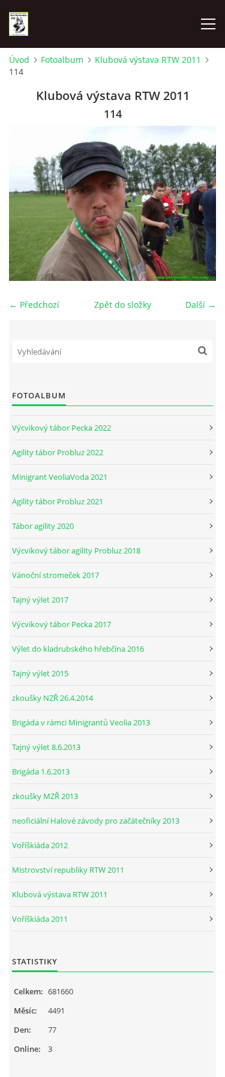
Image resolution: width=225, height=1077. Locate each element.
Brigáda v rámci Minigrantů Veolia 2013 (81, 722)
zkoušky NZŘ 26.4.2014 (52, 697)
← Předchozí (34, 304)
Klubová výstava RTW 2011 (148, 59)
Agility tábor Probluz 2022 (57, 452)
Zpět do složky (122, 304)
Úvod (19, 59)
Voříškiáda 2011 (40, 918)
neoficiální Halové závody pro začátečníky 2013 (95, 820)
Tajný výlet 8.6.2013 (46, 747)
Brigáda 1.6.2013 (41, 771)
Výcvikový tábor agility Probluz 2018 (76, 550)
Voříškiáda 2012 (40, 845)
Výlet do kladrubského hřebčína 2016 (78, 648)
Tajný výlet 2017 (40, 599)
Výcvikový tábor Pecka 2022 (61, 427)
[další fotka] (196, 203)
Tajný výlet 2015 (40, 673)
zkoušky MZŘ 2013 (45, 796)
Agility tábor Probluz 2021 (57, 501)
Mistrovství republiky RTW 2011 (68, 869)
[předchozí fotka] (28, 203)
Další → (200, 304)
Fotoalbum (62, 59)
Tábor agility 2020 (43, 526)
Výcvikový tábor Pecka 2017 (61, 624)
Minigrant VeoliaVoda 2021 (59, 476)
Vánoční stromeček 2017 (55, 575)
